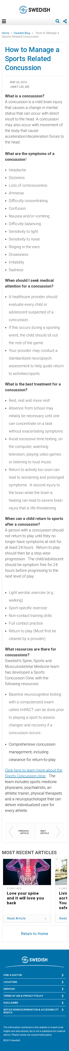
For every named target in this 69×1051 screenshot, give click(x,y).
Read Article (16, 918)
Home (6, 33)
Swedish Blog (22, 33)
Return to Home (34, 933)
